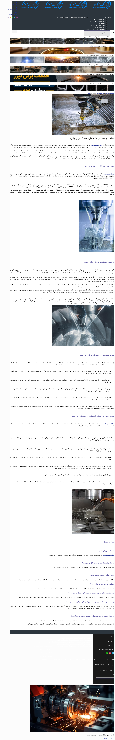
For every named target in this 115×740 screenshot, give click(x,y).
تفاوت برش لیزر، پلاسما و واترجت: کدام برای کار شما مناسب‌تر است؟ (72, 642)
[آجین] (64, 8)
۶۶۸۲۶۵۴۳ (111, 645)
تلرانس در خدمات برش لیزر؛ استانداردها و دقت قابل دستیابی (75, 646)
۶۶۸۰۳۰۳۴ (111, 641)
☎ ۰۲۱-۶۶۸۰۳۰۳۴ (12, 8)
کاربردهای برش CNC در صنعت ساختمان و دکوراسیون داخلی (74, 644)
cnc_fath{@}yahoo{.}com (106, 649)
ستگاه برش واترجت (108, 555)
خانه (113, 37)
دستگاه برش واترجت (89, 616)
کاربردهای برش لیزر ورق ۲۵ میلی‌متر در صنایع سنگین (76, 638)
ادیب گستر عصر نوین (47, 659)
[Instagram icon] (17, 18)
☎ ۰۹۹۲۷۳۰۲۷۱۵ (13, 14)
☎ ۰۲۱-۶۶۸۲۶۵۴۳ (12, 3)
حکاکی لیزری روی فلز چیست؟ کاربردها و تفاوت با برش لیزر (74, 640)
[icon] (15, 18)
